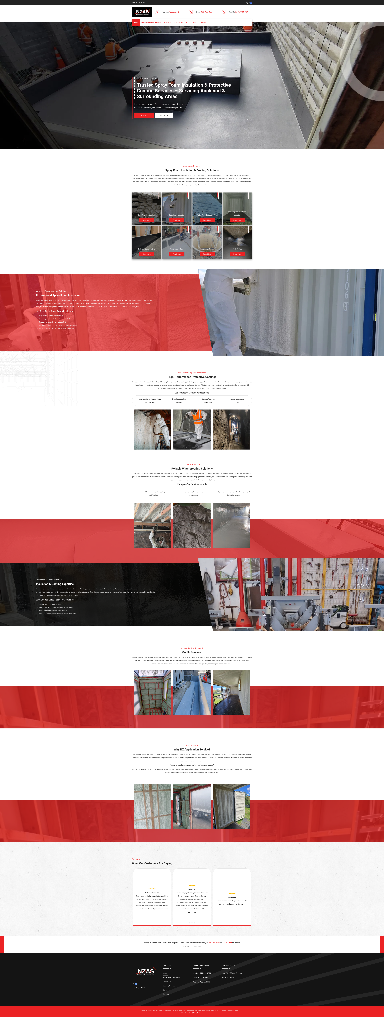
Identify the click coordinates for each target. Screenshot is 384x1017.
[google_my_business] (250, 3)
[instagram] (247, 3)
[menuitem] (136, 22)
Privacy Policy (197, 1013)
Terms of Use (188, 1013)
